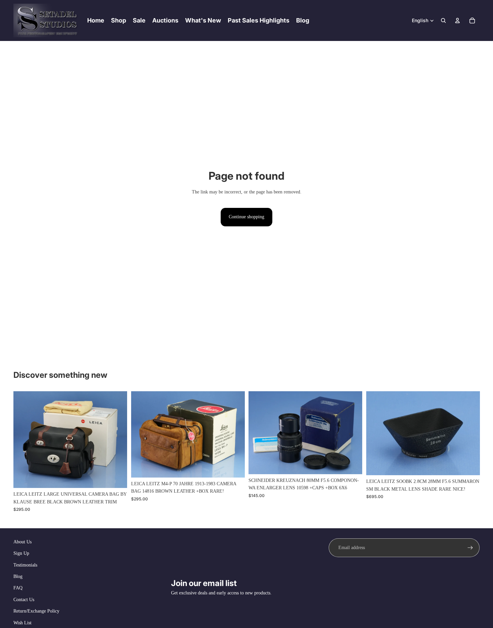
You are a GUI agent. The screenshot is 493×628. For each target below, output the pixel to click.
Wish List (22, 622)
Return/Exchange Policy (36, 611)
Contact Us (23, 599)
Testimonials (25, 565)
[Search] (443, 20)
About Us (22, 541)
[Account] (457, 20)
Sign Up (21, 553)
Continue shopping (246, 216)
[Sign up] (470, 547)
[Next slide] (234, 434)
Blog (17, 576)
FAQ (17, 587)
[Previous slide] (141, 434)
